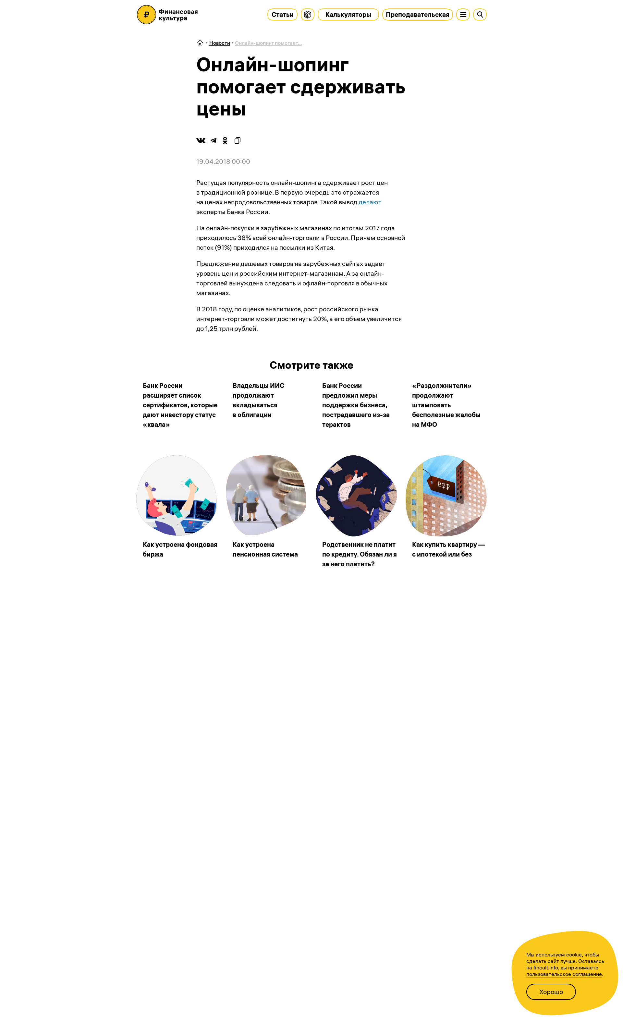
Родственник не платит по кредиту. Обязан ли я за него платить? (359, 554)
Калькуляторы (348, 14)
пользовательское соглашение (564, 974)
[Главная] (200, 43)
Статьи (283, 14)
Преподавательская (417, 14)
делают (370, 202)
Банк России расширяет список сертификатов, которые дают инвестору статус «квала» (180, 404)
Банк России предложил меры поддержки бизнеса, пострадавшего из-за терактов (356, 404)
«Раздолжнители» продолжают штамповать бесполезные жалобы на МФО (446, 404)
